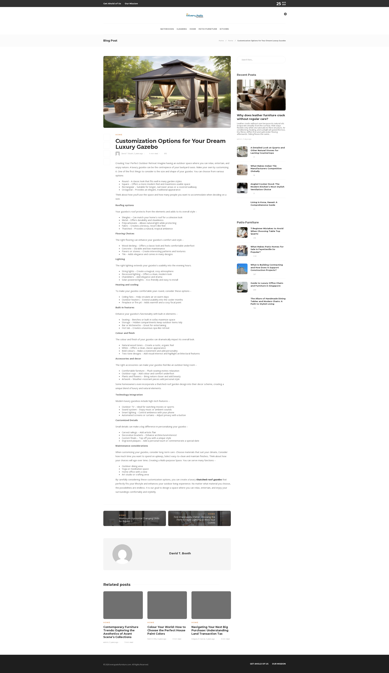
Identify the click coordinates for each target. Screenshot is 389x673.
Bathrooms (167, 29)
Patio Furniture (208, 29)
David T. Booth (127, 153)
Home (193, 29)
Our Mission (131, 3)
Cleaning (182, 29)
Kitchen (224, 29)
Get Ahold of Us (112, 3)
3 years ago (161, 639)
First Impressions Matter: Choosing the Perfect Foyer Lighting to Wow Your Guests (194, 520)
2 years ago (138, 153)
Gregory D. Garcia (198, 639)
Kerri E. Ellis (152, 639)
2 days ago (247, 139)
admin (106, 642)
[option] (123, 617)
